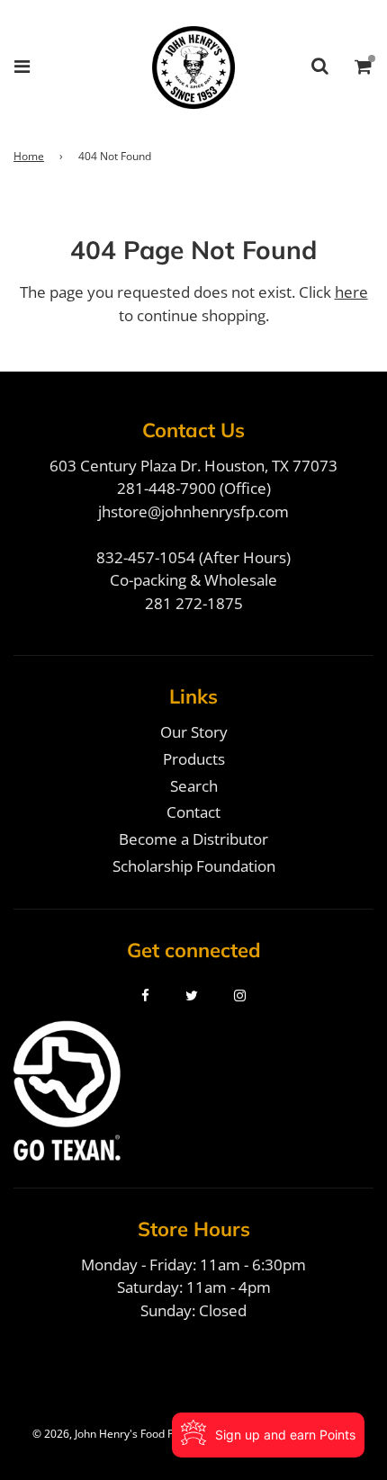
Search (194, 786)
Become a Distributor (193, 839)
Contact (193, 812)
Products (194, 759)
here (351, 292)
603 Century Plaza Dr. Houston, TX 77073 (194, 465)
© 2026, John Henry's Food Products (122, 1433)
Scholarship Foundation (193, 866)
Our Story (194, 732)
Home (29, 156)
